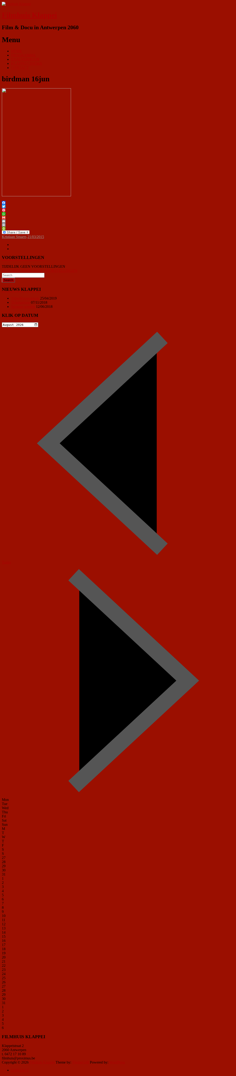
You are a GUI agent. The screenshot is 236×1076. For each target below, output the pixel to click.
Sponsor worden (23, 307)
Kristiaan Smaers (14, 237)
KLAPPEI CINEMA (26, 63)
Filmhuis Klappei (29, 15)
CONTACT (20, 68)
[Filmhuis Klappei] (16, 4)
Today (6, 562)
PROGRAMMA (23, 55)
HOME (16, 51)
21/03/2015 (35, 237)
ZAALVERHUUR (25, 59)
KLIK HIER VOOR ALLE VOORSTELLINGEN (39, 271)
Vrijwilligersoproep (25, 298)
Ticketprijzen (20, 302)
